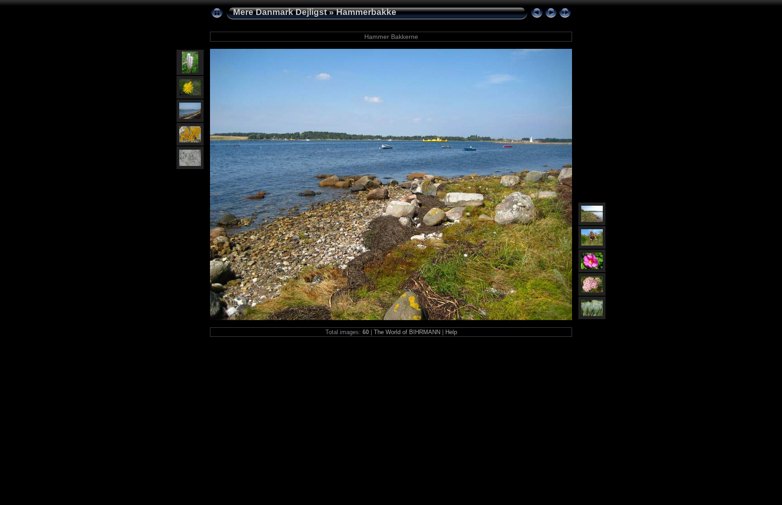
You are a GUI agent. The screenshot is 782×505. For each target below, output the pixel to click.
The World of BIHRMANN (407, 332)
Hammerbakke (366, 12)
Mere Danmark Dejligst (280, 12)
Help (451, 332)
